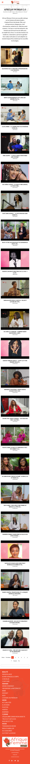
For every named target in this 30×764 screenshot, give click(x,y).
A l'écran (5, 705)
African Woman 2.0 (19, 11)
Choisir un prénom (9, 698)
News (4, 700)
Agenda (5, 712)
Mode (4, 723)
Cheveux (5, 679)
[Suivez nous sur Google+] (12, 760)
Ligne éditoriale (15, 752)
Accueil (9, 11)
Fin (19, 660)
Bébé (4, 690)
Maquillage (7, 674)
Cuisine (5, 714)
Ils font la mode (9, 733)
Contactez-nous (15, 756)
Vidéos (5, 709)
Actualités (6, 702)
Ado (3, 695)
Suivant (15, 660)
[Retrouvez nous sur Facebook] (9, 760)
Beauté (5, 672)
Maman (5, 683)
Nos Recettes (7, 721)
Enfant (5, 693)
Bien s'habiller (8, 728)
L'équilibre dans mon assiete (13, 716)
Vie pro (13, 11)
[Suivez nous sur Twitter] (15, 760)
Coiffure (5, 681)
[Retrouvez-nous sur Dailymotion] (20, 760)
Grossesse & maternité (11, 688)
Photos (5, 707)
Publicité (15, 754)
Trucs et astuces (9, 719)
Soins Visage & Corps (10, 676)
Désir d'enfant (8, 686)
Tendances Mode (9, 726)
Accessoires (7, 730)
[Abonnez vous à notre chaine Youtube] (18, 760)
